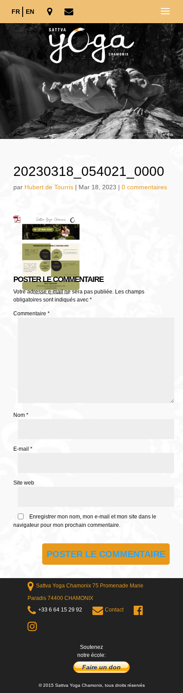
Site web (23, 483)
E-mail (22, 449)
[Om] (91, 81)
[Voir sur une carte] (50, 12)
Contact (114, 610)
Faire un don (101, 667)
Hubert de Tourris (48, 187)
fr (16, 11)
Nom (20, 415)
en (30, 11)
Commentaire (31, 313)
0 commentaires (144, 187)
